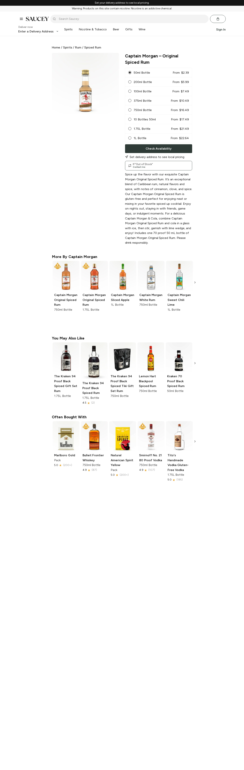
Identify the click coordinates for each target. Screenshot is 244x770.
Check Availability (159, 148)
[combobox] (132, 19)
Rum (78, 47)
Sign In (221, 29)
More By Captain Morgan (74, 256)
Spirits (67, 47)
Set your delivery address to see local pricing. (122, 2)
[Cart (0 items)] (218, 19)
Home (56, 47)
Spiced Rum (92, 47)
